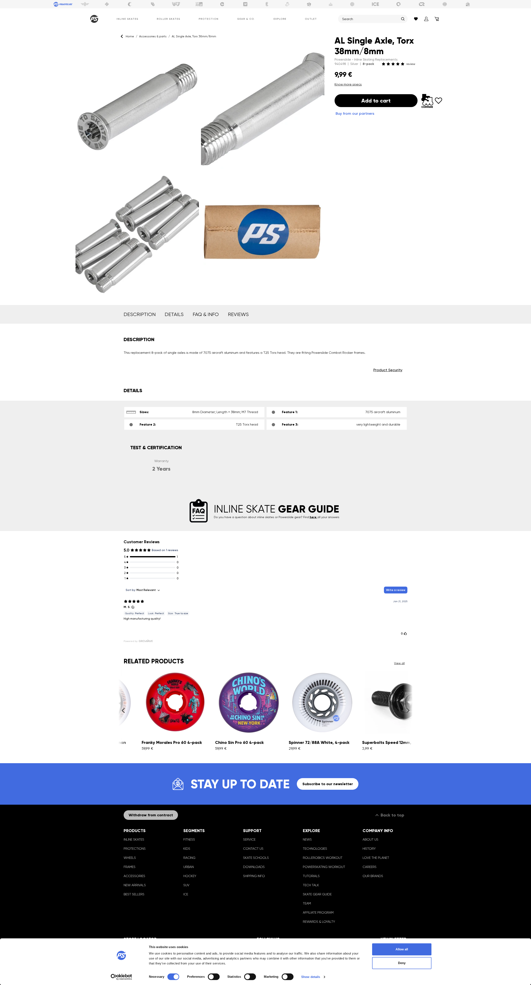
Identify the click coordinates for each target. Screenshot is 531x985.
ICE (185, 894)
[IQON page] (421, 4)
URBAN (188, 867)
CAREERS (369, 867)
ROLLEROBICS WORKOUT (322, 858)
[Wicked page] (176, 4)
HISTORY (369, 849)
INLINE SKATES (134, 839)
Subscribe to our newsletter (327, 784)
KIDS (186, 849)
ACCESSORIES (134, 876)
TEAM (307, 903)
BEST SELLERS (134, 894)
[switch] (214, 976)
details (174, 314)
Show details (310, 977)
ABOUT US (370, 839)
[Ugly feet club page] (287, 4)
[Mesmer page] (444, 4)
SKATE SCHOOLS (256, 858)
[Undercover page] (152, 4)
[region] (200, 170)
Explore (280, 18)
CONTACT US (253, 849)
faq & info (206, 314)
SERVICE (249, 839)
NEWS (307, 839)
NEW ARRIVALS (135, 885)
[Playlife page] (267, 4)
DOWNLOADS (254, 867)
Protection (209, 18)
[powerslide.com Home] (93, 19)
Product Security (387, 370)
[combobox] (370, 19)
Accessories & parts (153, 36)
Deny (402, 963)
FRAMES (129, 867)
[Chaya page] (129, 4)
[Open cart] (436, 18)
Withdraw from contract (151, 815)
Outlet (311, 18)
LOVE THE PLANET (376, 858)
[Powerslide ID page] (352, 4)
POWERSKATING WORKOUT (324, 867)
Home (130, 36)
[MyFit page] (199, 4)
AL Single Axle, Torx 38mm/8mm (194, 36)
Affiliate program (318, 912)
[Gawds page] (398, 4)
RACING (189, 858)
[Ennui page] (222, 4)
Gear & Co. (246, 18)
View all (399, 663)
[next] (408, 710)
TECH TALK (311, 885)
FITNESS (189, 839)
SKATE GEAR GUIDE (317, 894)
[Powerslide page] (63, 4)
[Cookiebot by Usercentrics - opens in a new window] (121, 977)
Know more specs (348, 84)
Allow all (402, 949)
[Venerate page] (330, 4)
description (140, 314)
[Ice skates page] (375, 4)
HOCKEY (189, 876)
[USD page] (106, 4)
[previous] (123, 710)
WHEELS (130, 858)
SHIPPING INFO (254, 876)
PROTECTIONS (135, 849)
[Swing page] (85, 4)
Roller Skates (168, 18)
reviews (238, 314)
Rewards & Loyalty (319, 922)
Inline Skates (127, 18)
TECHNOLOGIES (315, 849)
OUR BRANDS (373, 876)
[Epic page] (309, 4)
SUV (186, 885)
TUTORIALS (311, 876)
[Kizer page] (245, 4)
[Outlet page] (468, 4)
